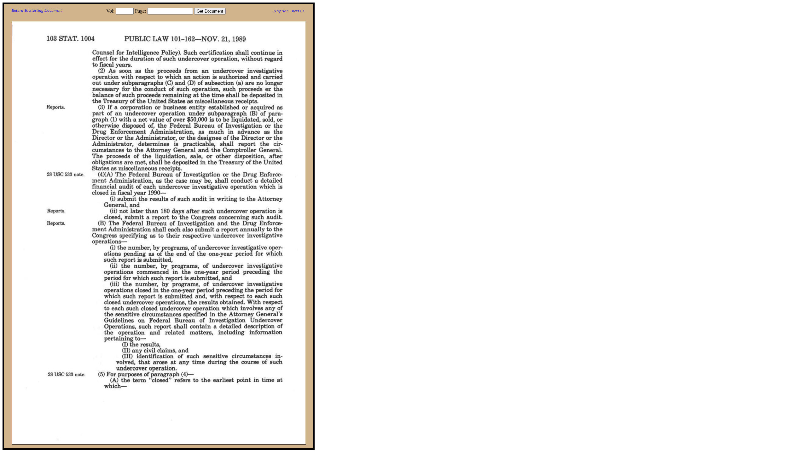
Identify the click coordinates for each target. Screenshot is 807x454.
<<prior (281, 11)
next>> (298, 11)
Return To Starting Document (37, 10)
